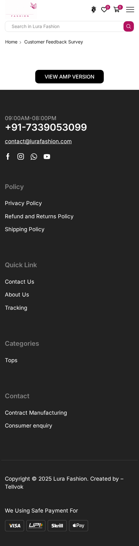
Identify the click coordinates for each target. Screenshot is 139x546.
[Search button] (128, 26)
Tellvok (14, 487)
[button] (38, 141)
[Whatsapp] (33, 156)
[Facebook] (8, 156)
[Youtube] (47, 156)
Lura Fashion (70, 478)
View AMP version (69, 76)
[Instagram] (20, 156)
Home (11, 41)
